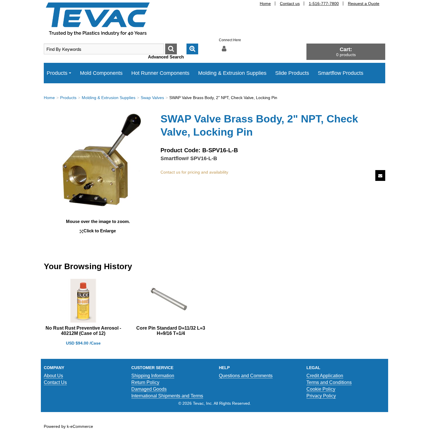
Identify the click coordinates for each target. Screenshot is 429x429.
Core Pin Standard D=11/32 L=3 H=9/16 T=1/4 (170, 331)
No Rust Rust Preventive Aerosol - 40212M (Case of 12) (83, 331)
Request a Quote (363, 3)
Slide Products (292, 73)
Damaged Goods (149, 389)
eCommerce (81, 426)
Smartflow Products (340, 73)
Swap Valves (152, 97)
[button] (345, 52)
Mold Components (101, 73)
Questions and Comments (246, 375)
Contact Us (55, 382)
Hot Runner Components (160, 73)
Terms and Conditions (329, 382)
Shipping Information (152, 375)
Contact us (290, 3)
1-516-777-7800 (324, 3)
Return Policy (145, 382)
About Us (53, 375)
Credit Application (324, 375)
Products (57, 73)
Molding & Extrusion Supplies (232, 73)
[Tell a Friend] (380, 175)
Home (265, 3)
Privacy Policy (321, 395)
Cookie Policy (320, 389)
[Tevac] (98, 18)
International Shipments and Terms (167, 395)
